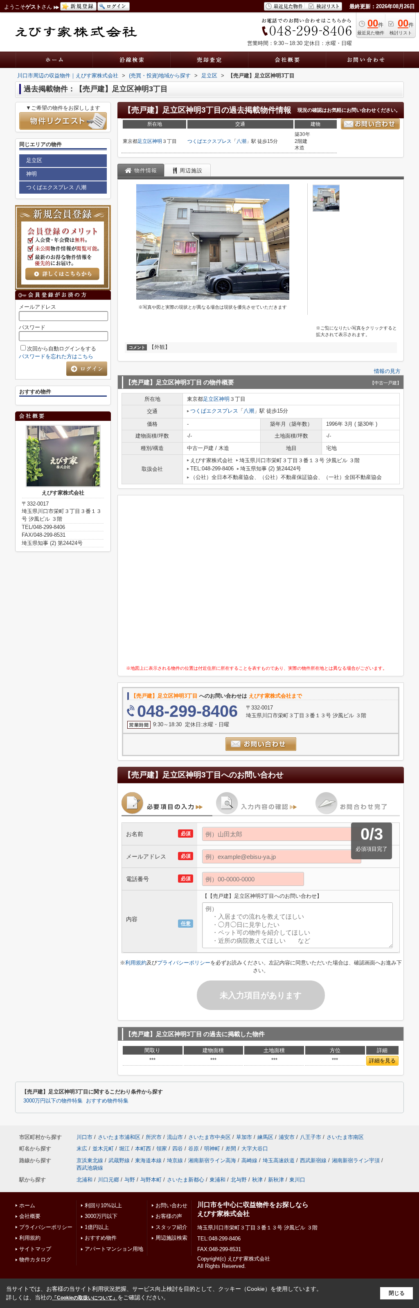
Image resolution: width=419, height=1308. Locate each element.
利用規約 (135, 963)
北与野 (239, 1180)
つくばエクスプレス (209, 141)
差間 (230, 1148)
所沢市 (154, 1137)
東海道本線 (148, 1160)
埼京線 (175, 1160)
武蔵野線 (119, 1160)
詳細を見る (382, 1060)
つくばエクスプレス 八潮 (56, 187)
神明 (157, 141)
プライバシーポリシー (183, 963)
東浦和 (217, 1180)
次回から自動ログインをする (61, 349)
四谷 (177, 1148)
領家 (161, 1148)
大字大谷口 (254, 1148)
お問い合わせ (171, 1205)
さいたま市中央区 (209, 1137)
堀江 (124, 1148)
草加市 (244, 1137)
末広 (82, 1148)
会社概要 (30, 1216)
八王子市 (310, 1137)
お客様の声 (168, 1216)
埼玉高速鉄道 (279, 1160)
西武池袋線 (90, 1168)
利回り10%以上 (103, 1205)
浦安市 (287, 1137)
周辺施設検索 (171, 1238)
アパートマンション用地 (114, 1249)
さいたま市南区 (345, 1137)
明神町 (212, 1148)
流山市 (175, 1137)
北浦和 (84, 1180)
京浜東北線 (90, 1160)
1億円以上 (97, 1227)
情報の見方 (387, 371)
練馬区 (265, 1137)
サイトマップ (35, 1249)
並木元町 (103, 1148)
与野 (129, 1180)
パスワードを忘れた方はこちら (56, 356)
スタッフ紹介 (171, 1227)
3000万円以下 (101, 1216)
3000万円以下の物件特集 (53, 1101)
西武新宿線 (313, 1160)
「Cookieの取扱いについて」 (84, 1298)
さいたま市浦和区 (119, 1137)
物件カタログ (35, 1259)
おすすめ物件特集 (107, 1101)
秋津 (257, 1180)
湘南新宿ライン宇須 (356, 1160)
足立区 (144, 141)
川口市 (84, 1137)
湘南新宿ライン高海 (212, 1160)
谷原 (193, 1148)
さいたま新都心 (185, 1180)
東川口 (297, 1180)
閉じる (397, 1293)
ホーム (27, 1205)
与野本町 (151, 1180)
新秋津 (276, 1180)
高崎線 (249, 1160)
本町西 (143, 1148)
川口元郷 (108, 1180)
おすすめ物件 (101, 1238)
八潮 (241, 141)
